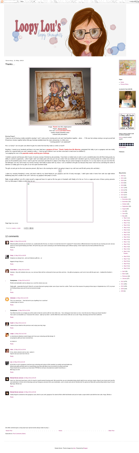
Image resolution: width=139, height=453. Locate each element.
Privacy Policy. (125, 84)
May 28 (126, 220)
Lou (11, 362)
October (124, 204)
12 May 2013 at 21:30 (19, 362)
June (123, 213)
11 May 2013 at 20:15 (24, 280)
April (123, 271)
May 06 (126, 261)
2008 (122, 291)
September (125, 206)
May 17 (126, 242)
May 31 (126, 218)
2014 (122, 194)
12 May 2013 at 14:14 (20, 323)
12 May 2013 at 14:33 (20, 333)
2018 (122, 185)
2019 (122, 183)
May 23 (126, 227)
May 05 (126, 263)
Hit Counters (122, 147)
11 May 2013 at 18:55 (20, 255)
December (125, 199)
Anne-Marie (13, 269)
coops (12, 333)
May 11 (126, 251)
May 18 (126, 239)
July (123, 211)
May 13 (126, 249)
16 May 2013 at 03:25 (30, 378)
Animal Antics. (62, 129)
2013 (122, 197)
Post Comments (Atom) (19, 433)
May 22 (126, 230)
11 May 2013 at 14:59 (20, 241)
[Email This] (25, 228)
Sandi (11, 323)
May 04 (126, 266)
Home (60, 430)
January (124, 278)
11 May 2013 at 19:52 (23, 269)
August (124, 209)
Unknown (13, 298)
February (125, 276)
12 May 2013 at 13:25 (22, 298)
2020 (122, 180)
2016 (122, 190)
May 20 (126, 234)
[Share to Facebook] (31, 228)
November (125, 201)
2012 (122, 281)
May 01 (126, 268)
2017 (122, 187)
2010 (122, 286)
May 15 (126, 244)
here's (120, 137)
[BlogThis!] (27, 228)
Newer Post (9, 430)
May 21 (126, 232)
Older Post (111, 430)
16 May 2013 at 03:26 (30, 392)
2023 (122, 175)
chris (11, 349)
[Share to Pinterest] (33, 228)
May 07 (126, 259)
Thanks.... (126, 253)
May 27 (126, 222)
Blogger (85, 448)
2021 (122, 178)
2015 (122, 192)
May (123, 216)
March (124, 273)
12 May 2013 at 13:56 (24, 310)
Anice (12, 241)
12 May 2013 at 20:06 (20, 349)
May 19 (126, 237)
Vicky (11, 255)
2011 (122, 284)
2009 (122, 288)
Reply (11, 250)
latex (74, 448)
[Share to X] (29, 228)
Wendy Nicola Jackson (16, 378)
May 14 (126, 246)
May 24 (126, 225)
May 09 (126, 256)
